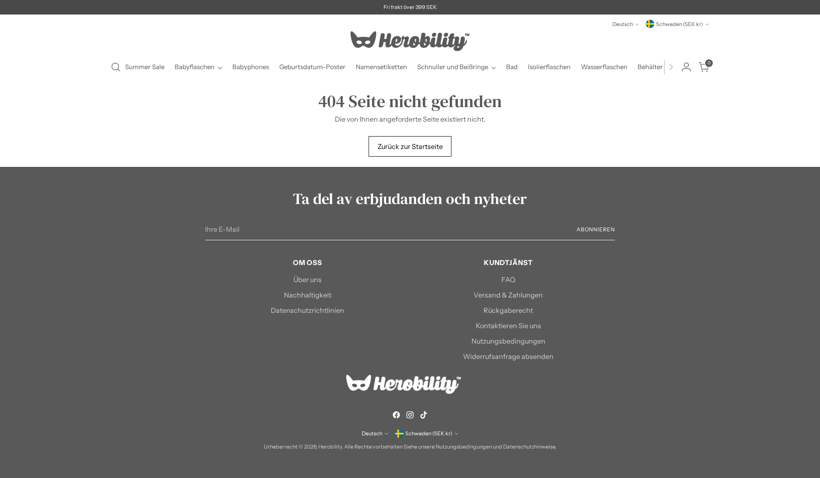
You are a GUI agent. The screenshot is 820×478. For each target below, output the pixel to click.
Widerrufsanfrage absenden (508, 356)
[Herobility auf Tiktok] (424, 416)
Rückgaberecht (508, 310)
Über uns (307, 279)
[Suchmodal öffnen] (115, 67)
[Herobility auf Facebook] (396, 416)
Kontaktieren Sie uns (508, 325)
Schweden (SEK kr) (679, 24)
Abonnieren (596, 229)
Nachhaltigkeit (307, 295)
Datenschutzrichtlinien (307, 310)
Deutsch (622, 24)
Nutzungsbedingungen (508, 341)
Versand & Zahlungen (508, 295)
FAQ (508, 279)
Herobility (330, 446)
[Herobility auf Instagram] (410, 416)
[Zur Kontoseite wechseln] (686, 67)
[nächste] (671, 67)
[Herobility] (410, 41)
